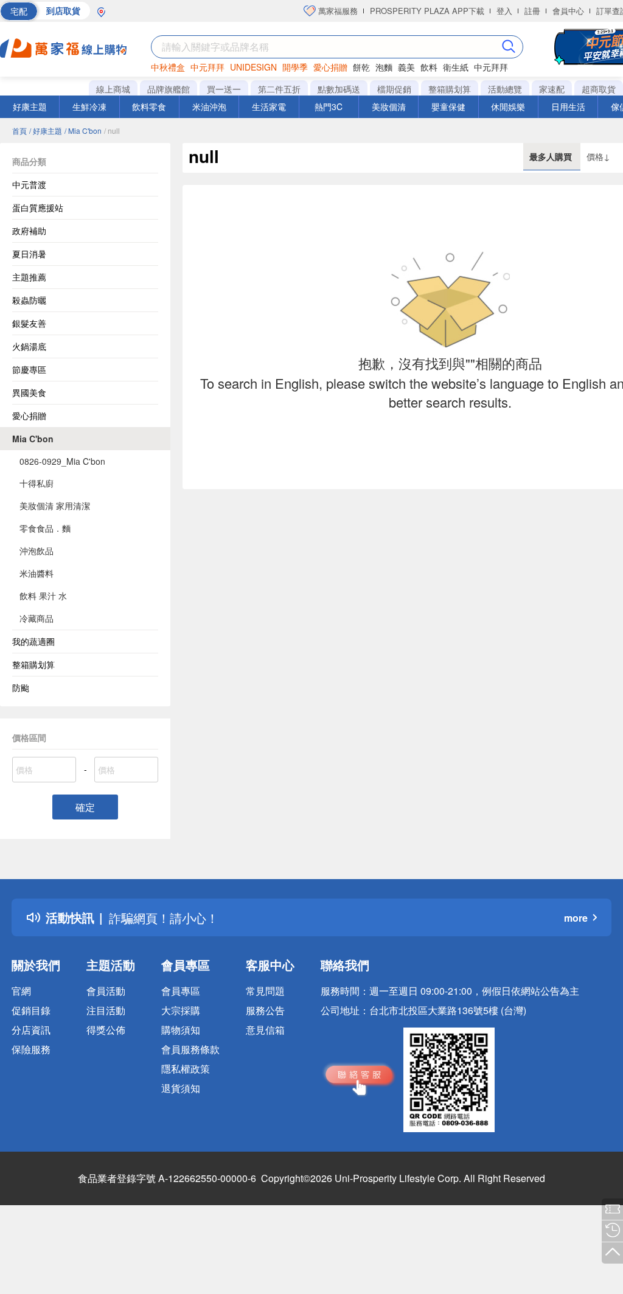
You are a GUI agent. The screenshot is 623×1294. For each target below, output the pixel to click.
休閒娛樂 (508, 106)
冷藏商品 (36, 618)
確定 (85, 807)
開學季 (295, 67)
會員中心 (568, 10)
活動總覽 (505, 89)
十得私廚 (36, 483)
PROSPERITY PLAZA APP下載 (427, 10)
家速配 (552, 89)
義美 (406, 67)
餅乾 (361, 67)
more (576, 918)
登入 (504, 10)
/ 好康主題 (45, 130)
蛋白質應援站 (37, 207)
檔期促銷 (394, 89)
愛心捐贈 (330, 67)
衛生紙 (455, 67)
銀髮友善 (29, 323)
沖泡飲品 (36, 550)
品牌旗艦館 (168, 89)
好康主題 (30, 106)
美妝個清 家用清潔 (54, 505)
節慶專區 (29, 369)
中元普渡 (29, 184)
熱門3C (329, 106)
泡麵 (383, 67)
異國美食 (29, 392)
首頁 (19, 130)
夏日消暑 (29, 254)
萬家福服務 (337, 10)
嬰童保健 (448, 106)
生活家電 (269, 106)
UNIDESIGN (253, 67)
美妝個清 (389, 106)
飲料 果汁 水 (43, 596)
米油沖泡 (209, 106)
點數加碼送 (339, 89)
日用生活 (568, 106)
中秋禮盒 (168, 67)
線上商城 (113, 89)
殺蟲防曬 (29, 300)
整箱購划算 (449, 89)
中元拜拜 (207, 67)
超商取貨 (599, 89)
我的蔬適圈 (33, 641)
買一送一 (224, 89)
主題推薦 (29, 277)
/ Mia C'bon (83, 130)
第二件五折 (279, 89)
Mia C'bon (33, 439)
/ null (112, 130)
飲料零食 (149, 106)
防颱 (20, 687)
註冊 (532, 10)
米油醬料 (36, 573)
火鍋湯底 (29, 346)
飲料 (428, 67)
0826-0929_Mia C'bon (62, 461)
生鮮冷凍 (89, 106)
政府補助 (29, 230)
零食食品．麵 (45, 528)
